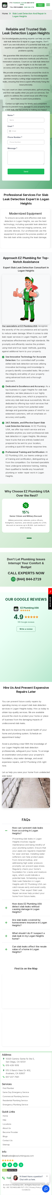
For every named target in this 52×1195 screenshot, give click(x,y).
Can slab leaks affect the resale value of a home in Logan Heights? (29, 949)
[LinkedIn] (15, 1165)
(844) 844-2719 (29, 7)
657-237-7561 (12, 1077)
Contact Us (7, 1140)
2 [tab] (22, 538)
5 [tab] (33, 538)
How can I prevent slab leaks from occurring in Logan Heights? (27, 830)
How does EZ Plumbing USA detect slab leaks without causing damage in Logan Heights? (27, 907)
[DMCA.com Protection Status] (9, 1170)
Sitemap (6, 1144)
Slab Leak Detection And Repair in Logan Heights (29, 15)
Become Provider (10, 1132)
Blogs (5, 1136)
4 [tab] (29, 538)
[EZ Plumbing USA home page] (4, 5)
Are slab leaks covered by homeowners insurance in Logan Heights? (29, 923)
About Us (7, 1128)
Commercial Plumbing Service (16, 1096)
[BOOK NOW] (50, 608)
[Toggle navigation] (48, 5)
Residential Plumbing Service (15, 1100)
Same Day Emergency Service (16, 1092)
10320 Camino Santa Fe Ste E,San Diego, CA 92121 (20, 1060)
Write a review (26, 629)
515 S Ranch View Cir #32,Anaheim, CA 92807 (18, 1072)
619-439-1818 (12, 1065)
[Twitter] (10, 1165)
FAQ (4, 1120)
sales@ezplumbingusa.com (21, 1156)
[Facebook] (4, 1165)
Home (5, 13)
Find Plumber (8, 1088)
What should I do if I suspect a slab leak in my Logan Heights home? (28, 936)
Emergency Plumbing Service (15, 1104)
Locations (7, 1124)
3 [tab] (24, 538)
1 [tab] (20, 538)
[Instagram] (21, 1165)
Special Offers (40, 5)
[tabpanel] (26, 516)
